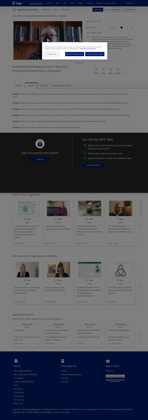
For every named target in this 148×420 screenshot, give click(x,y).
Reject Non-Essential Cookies (74, 54)
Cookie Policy (92, 48)
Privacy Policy (84, 48)
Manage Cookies (51, 54)
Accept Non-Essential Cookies (94, 54)
